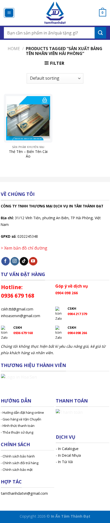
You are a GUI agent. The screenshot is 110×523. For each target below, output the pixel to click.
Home (14, 48)
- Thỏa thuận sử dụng (17, 432)
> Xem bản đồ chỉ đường (24, 248)
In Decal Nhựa (69, 455)
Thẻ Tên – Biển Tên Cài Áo (28, 153)
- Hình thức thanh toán (18, 425)
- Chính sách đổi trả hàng (19, 463)
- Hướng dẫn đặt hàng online (22, 412)
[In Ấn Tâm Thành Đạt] (55, 13)
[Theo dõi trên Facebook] (5, 261)
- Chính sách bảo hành (18, 456)
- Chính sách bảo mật (16, 469)
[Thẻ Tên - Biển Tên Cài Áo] (28, 118)
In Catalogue (68, 448)
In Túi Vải (65, 461)
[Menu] (9, 13)
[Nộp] (100, 33)
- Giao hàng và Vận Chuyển (21, 419)
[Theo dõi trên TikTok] (24, 261)
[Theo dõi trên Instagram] (14, 261)
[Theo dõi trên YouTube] (33, 261)
